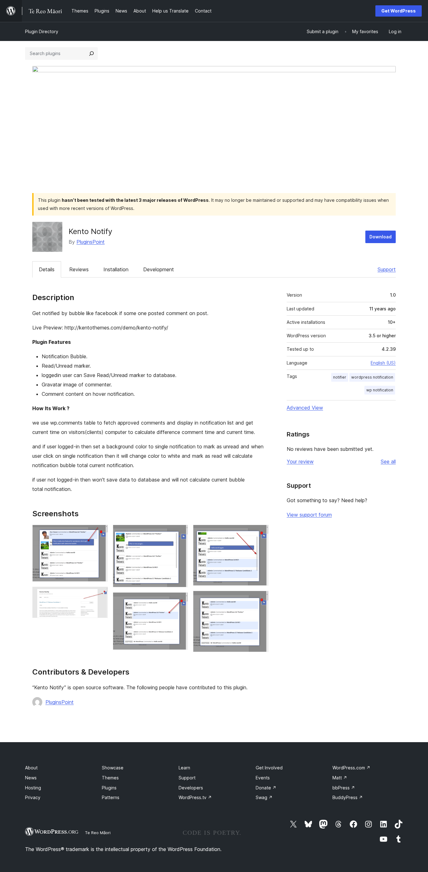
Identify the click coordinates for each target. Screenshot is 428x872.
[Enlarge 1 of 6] (99, 533)
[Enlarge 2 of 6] (99, 595)
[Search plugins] (91, 53)
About (31, 767)
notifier (339, 377)
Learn (184, 767)
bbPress (343, 787)
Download (380, 236)
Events (263, 777)
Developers (191, 787)
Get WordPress (398, 10)
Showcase (112, 767)
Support (387, 269)
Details (47, 269)
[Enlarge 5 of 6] (260, 533)
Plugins (109, 787)
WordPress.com (351, 767)
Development (158, 269)
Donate (266, 787)
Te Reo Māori (98, 832)
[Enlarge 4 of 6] (179, 601)
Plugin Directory (41, 31)
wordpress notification (372, 377)
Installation (115, 269)
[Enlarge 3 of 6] (179, 533)
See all (388, 461)
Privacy (32, 797)
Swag (264, 797)
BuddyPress (347, 797)
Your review (300, 461)
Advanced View (305, 408)
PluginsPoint (90, 242)
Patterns (110, 797)
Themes (110, 777)
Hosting (33, 787)
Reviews (79, 269)
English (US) (383, 362)
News (31, 777)
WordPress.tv (195, 797)
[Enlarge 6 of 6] (260, 599)
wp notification (379, 390)
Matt (339, 777)
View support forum (309, 515)
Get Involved (269, 767)
